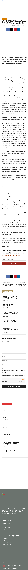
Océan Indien (7, 426)
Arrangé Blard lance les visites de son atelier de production (10, 314)
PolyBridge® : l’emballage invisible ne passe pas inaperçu (10, 329)
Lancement (4, 19)
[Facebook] (8, 29)
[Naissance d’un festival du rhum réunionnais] (22, 322)
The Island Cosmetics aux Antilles (9, 305)
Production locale (7, 291)
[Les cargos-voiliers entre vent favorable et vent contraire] (23, 445)
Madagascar (7, 434)
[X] (11, 29)
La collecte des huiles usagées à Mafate (9, 451)
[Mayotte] (23, 411)
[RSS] (17, 516)
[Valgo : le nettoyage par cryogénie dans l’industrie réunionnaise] (22, 298)
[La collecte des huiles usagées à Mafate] (23, 453)
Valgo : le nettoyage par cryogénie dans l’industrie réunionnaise (10, 298)
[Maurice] (23, 420)
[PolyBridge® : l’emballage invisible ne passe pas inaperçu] (22, 330)
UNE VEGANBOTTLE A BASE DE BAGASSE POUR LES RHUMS (7, 285)
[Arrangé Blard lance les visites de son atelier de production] (22, 314)
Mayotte (5, 409)
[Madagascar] (23, 436)
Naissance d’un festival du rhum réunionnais (10, 321)
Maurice (5, 417)
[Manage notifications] (4, 566)
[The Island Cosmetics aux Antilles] (22, 306)
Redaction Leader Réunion (9, 25)
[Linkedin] (18, 29)
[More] (22, 29)
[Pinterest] (15, 29)
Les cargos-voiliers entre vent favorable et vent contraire (11, 444)
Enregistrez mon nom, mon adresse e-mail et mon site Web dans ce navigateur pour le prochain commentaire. (13, 370)
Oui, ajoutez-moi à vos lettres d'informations (14, 375)
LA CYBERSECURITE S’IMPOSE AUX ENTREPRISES (21, 285)
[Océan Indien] (23, 428)
